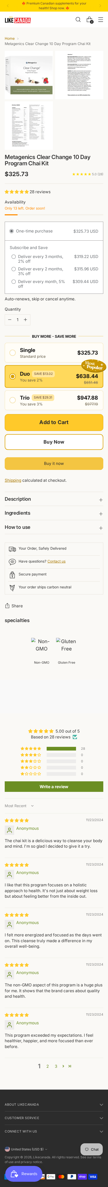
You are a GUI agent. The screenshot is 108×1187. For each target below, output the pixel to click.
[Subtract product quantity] (25, 320)
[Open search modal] (78, 19)
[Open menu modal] (100, 19)
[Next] (100, 6)
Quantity (13, 309)
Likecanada (41, 1157)
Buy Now (54, 442)
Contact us (56, 561)
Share (17, 605)
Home (10, 38)
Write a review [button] (54, 786)
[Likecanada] (18, 19)
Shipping (13, 480)
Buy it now (54, 463)
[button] (17, 191)
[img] (17, 820)
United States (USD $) (27, 1149)
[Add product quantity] (9, 320)
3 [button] (56, 1066)
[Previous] (8, 6)
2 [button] (47, 1066)
